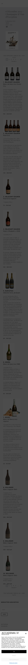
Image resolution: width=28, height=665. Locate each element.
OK (14, 651)
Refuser (14, 655)
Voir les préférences (14, 659)
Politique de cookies (13, 662)
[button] (26, 633)
